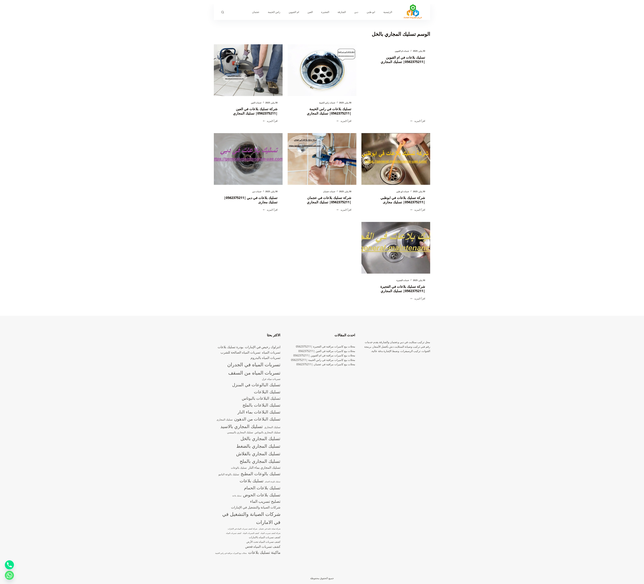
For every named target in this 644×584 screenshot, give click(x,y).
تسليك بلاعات (251, 480)
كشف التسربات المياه (251, 533)
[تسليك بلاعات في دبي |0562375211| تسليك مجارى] (248, 159)
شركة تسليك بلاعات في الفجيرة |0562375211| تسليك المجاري (402, 288)
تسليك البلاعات (267, 391)
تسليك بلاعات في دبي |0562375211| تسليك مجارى (251, 199)
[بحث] (222, 12)
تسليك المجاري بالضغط (258, 446)
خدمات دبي (256, 191)
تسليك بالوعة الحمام (272, 481)
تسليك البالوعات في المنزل (256, 384)
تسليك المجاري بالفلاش (258, 453)
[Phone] (9, 564)
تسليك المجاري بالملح (260, 461)
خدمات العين (256, 102)
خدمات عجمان (329, 191)
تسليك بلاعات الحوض (261, 495)
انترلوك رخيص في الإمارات (262, 347)
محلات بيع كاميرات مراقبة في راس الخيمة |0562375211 (323, 360)
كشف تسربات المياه (233, 533)
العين (310, 12)
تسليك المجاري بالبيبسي (240, 432)
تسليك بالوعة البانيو (229, 474)
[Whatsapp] (9, 575)
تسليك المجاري (272, 427)
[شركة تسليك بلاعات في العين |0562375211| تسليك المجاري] (248, 70)
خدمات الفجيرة (402, 280)
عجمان (255, 12)
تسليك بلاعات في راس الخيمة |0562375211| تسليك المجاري (329, 111)
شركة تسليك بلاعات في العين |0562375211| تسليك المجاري (255, 111)
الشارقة (342, 12)
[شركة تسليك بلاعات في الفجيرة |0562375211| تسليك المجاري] (395, 248)
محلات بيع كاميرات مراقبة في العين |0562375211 (326, 351)
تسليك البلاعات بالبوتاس (261, 398)
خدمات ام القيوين (402, 51)
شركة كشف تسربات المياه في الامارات (242, 529)
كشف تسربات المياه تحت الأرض (263, 542)
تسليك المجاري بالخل (260, 438)
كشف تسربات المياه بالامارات (264, 537)
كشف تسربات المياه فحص (262, 546)
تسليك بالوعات (239, 468)
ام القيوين (294, 12)
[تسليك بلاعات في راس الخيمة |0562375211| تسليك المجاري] (322, 70)
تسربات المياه (271, 352)
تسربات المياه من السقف (254, 372)
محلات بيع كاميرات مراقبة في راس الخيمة (231, 553)
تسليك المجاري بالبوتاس (267, 432)
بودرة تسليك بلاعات (230, 347)
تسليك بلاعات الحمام (262, 487)
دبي (356, 12)
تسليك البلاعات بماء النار (258, 412)
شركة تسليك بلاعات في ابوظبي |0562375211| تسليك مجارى (403, 199)
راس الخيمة (274, 12)
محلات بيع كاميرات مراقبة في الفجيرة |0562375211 (325, 346)
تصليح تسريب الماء (265, 501)
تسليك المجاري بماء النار (264, 467)
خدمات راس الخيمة (327, 102)
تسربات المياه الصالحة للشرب (240, 352)
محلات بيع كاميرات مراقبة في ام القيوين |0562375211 (324, 355)
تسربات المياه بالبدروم (265, 357)
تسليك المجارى (225, 419)
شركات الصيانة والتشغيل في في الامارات (251, 518)
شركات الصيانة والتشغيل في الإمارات (255, 507)
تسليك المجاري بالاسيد (241, 426)
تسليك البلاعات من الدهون (257, 419)
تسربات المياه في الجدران (253, 364)
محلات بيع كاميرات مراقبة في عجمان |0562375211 (325, 364)
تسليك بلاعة (236, 496)
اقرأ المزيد (417, 121)
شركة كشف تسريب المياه (270, 533)
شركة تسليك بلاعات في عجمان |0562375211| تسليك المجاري (329, 199)
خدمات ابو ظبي (402, 191)
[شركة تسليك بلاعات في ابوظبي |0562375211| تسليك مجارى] (395, 159)
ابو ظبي (371, 12)
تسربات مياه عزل (271, 379)
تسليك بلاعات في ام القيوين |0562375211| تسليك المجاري (403, 59)
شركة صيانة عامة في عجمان (269, 529)
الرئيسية (387, 12)
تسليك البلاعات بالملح (261, 405)
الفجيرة (325, 12)
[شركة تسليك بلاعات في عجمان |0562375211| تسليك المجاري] (322, 159)
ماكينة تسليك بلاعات (264, 552)
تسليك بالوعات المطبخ (260, 473)
